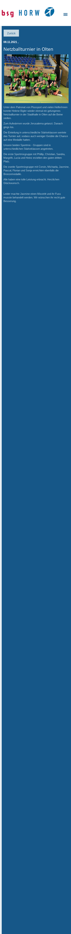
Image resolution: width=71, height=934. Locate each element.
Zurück (11, 33)
